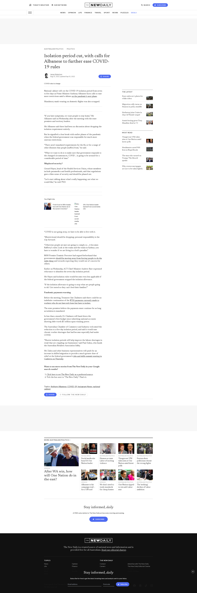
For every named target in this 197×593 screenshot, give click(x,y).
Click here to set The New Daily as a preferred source (70, 375)
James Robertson (56, 74)
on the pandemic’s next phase (84, 96)
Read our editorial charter (113, 550)
